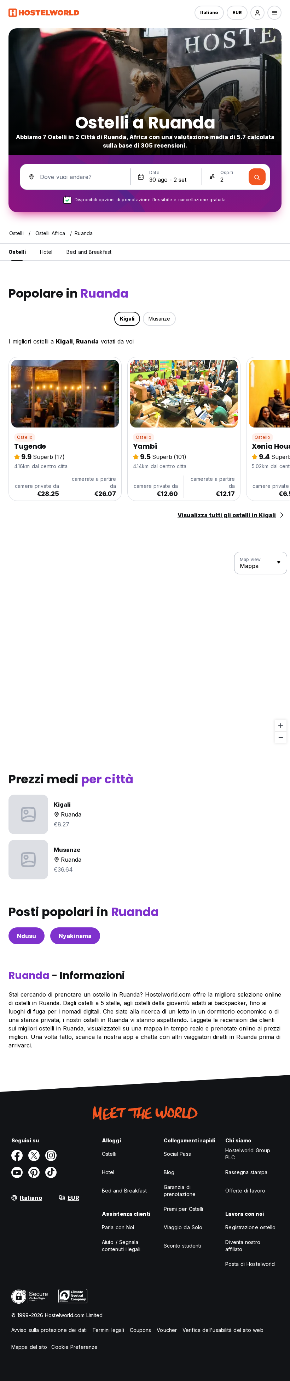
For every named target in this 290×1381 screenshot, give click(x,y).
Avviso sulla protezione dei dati (49, 1330)
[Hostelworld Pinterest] (34, 1172)
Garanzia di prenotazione (180, 1190)
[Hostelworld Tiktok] (51, 1172)
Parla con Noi (118, 1227)
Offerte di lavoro (245, 1191)
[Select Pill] (257, 13)
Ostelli (109, 1154)
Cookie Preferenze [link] (74, 1347)
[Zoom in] (280, 725)
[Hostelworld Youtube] (17, 1172)
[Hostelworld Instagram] (51, 1155)
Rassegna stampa (246, 1172)
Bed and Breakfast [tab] (88, 252)
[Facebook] (17, 1155)
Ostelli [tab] (17, 252)
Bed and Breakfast (124, 1191)
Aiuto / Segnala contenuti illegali (121, 1245)
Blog (169, 1172)
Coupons (140, 1330)
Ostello (25, 437)
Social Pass (177, 1154)
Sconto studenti (182, 1246)
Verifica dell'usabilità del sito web (222, 1330)
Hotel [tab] (46, 252)
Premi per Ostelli (183, 1209)
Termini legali (108, 1330)
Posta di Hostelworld (250, 1264)
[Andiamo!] (257, 176)
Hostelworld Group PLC (247, 1153)
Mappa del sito (29, 1347)
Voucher (167, 1330)
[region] (145, 648)
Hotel (108, 1172)
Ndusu (26, 935)
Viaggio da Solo (183, 1227)
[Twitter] (34, 1155)
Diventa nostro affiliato (242, 1245)
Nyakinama (75, 935)
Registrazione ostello (250, 1227)
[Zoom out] (280, 737)
